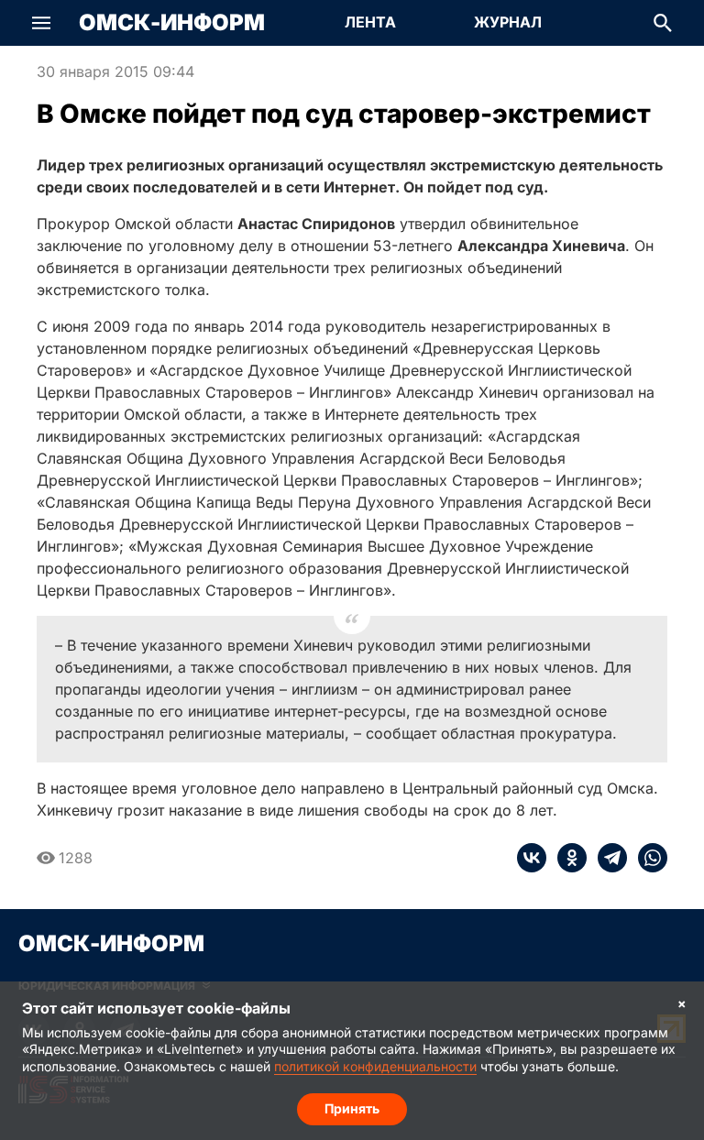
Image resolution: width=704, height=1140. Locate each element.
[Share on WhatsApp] (647, 857)
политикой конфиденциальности (375, 1066)
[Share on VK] (531, 857)
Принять (352, 1108)
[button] (41, 23)
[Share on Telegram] (607, 857)
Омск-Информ (172, 23)
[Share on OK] (566, 857)
